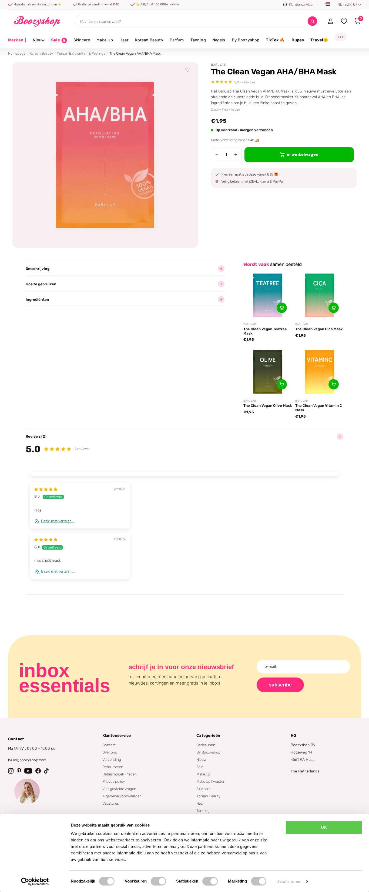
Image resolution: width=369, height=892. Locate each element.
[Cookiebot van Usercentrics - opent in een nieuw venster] (35, 881)
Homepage (16, 53)
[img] (46, 489)
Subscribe (280, 685)
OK (324, 827)
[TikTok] (46, 771)
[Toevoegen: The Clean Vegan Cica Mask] (333, 308)
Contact (109, 745)
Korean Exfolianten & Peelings (81, 53)
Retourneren (112, 767)
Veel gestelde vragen (119, 789)
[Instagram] (11, 771)
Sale (199, 767)
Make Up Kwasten (210, 781)
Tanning (198, 40)
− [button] (216, 154)
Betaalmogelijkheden (119, 774)
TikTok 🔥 (275, 40)
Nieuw (39, 40)
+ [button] (235, 154)
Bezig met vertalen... (57, 521)
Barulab (218, 65)
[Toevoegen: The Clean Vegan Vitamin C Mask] (333, 384)
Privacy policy (113, 781)
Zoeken (312, 21)
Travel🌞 (319, 40)
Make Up (104, 40)
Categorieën (208, 735)
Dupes (297, 40)
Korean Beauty (149, 40)
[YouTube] (28, 771)
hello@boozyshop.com (27, 760)
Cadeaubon (205, 745)
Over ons (109, 752)
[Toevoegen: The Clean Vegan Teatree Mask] (282, 308)
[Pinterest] (19, 771)
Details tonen (288, 881)
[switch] (158, 881)
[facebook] (38, 771)
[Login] (330, 21)
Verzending (111, 759)
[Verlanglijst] (187, 70)
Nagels (218, 40)
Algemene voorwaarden (122, 796)
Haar (124, 40)
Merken (17, 40)
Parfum (177, 40)
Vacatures (110, 803)
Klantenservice (116, 735)
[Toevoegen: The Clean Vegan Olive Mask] (282, 384)
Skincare (81, 40)
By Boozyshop (246, 40)
